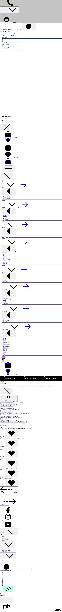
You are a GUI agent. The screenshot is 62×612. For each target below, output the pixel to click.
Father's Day (5, 349)
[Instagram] (8, 519)
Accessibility (4, 538)
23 (2, 497)
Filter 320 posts (15, 401)
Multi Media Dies (6, 218)
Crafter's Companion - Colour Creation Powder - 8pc (12, 49)
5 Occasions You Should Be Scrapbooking (7, 402)
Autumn (4, 341)
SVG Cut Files (5, 219)
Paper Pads (5, 255)
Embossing (4, 227)
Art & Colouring (4, 311)
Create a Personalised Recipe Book (6, 412)
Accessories (5, 321)
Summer (4, 340)
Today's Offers (4, 357)
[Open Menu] (8, 168)
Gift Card (3, 118)
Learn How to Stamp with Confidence (6, 415)
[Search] (29, 26)
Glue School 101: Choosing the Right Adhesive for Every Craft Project (11, 423)
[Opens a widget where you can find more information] (58, 610)
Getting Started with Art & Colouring (6, 420)
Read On (21, 402)
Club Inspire (4, 561)
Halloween (5, 353)
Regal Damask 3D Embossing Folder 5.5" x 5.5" (7, 458)
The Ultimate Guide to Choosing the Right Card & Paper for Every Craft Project (13, 422)
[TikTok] (2, 520)
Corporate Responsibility (6, 549)
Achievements (5, 348)
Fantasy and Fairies (6, 344)
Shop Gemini (4, 195)
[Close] (6, 127)
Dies (2, 122)
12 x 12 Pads (5, 260)
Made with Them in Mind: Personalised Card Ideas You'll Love (10, 413)
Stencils (4, 302)
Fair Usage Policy (4, 551)
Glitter (4, 300)
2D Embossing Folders (7, 235)
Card (2, 119)
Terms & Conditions (5, 539)
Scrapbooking (5, 303)
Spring (4, 338)
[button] (60, 26)
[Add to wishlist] (14, 33)
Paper (3, 120)
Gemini (3, 187)
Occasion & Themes (5, 329)
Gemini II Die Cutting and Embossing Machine (11, 42)
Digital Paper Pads (6, 264)
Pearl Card (5, 256)
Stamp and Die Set (6, 217)
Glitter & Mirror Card (6, 257)
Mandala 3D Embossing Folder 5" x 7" (6, 478)
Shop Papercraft (4, 252)
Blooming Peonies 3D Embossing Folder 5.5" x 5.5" (8, 468)
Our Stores (3, 562)
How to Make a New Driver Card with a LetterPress (8, 407)
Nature (4, 339)
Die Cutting (4, 207)
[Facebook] (8, 513)
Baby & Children (6, 346)
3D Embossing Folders (7, 236)
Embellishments (6, 301)
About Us (3, 560)
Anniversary (5, 351)
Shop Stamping (4, 279)
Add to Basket (2, 436)
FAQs (2, 537)
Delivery (3, 536)
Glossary (3, 540)
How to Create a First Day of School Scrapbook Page (9, 404)
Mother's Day (5, 347)
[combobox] (16, 29)
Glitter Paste (4, 121)
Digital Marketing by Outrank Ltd (5, 570)
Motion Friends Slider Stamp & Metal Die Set (7, 429)
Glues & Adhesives (6, 298)
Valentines (5, 350)
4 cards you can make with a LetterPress (7, 409)
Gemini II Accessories (6, 196)
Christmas (5, 337)
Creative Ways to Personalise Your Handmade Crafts (8, 417)
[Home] (4, 505)
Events (3, 359)
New (2, 181)
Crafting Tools (5, 297)
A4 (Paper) (5, 261)
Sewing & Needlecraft (7, 299)
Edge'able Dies (5, 216)
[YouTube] (8, 527)
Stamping (3, 272)
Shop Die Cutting (5, 214)
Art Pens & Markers (6, 320)
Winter (4, 343)
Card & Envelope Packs (7, 259)
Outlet (3, 360)
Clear (21, 29)
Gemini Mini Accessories (7, 198)
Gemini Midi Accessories (7, 197)
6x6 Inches (5, 263)
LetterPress (5, 199)
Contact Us (14, 22)
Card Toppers (5, 258)
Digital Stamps (5, 281)
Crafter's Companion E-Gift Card (8, 35)
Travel (4, 354)
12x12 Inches (5, 262)
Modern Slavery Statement (6, 550)
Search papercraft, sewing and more (6, 29)
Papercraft (3, 244)
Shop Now (3, 200)
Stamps (4, 280)
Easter (4, 352)
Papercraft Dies (6, 215)
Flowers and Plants (6, 342)
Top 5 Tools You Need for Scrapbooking (6, 406)
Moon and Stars (6, 345)
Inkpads (4, 319)
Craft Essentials (4, 289)
